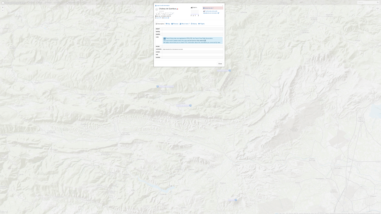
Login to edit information (163, 5)
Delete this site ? (209, 8)
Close (220, 64)
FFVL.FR (189, 38)
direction (166, 18)
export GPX (159, 18)
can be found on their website (195, 40)
